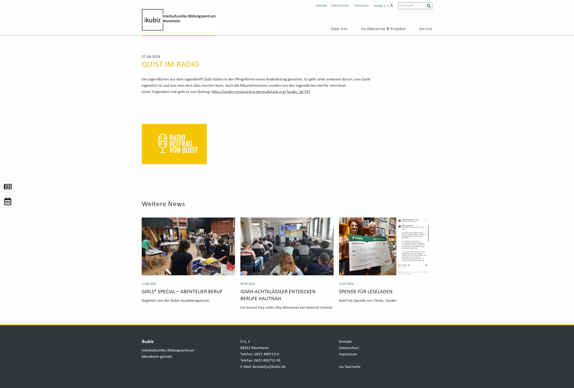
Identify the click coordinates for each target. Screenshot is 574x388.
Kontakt (321, 5)
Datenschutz (340, 5)
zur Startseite (350, 367)
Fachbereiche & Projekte (383, 29)
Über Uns (339, 29)
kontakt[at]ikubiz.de (269, 367)
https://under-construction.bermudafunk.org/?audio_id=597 (261, 92)
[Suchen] (428, 5)
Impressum (361, 5)
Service (425, 29)
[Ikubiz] (179, 20)
